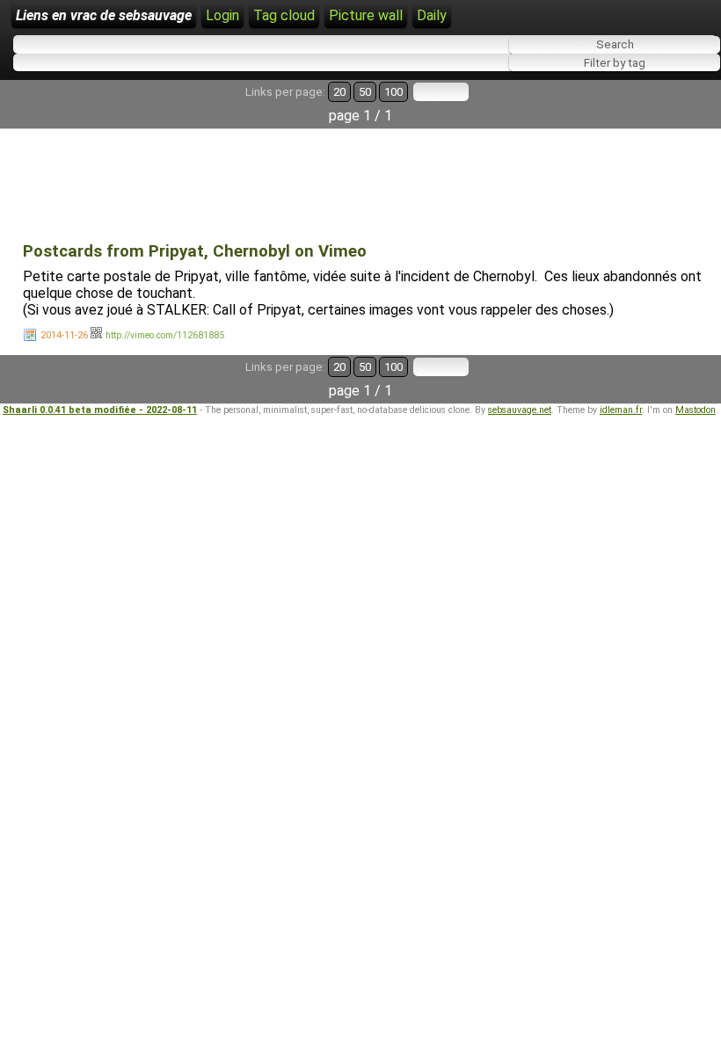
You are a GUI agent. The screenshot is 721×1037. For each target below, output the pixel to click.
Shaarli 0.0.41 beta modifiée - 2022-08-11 (100, 410)
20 (339, 91)
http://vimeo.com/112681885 (165, 335)
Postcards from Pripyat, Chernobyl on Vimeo (195, 251)
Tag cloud (284, 15)
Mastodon (695, 410)
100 (393, 91)
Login (222, 15)
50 (365, 91)
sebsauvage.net (519, 410)
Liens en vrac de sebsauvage (104, 15)
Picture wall (366, 15)
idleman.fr (621, 410)
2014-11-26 (64, 335)
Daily (432, 15)
